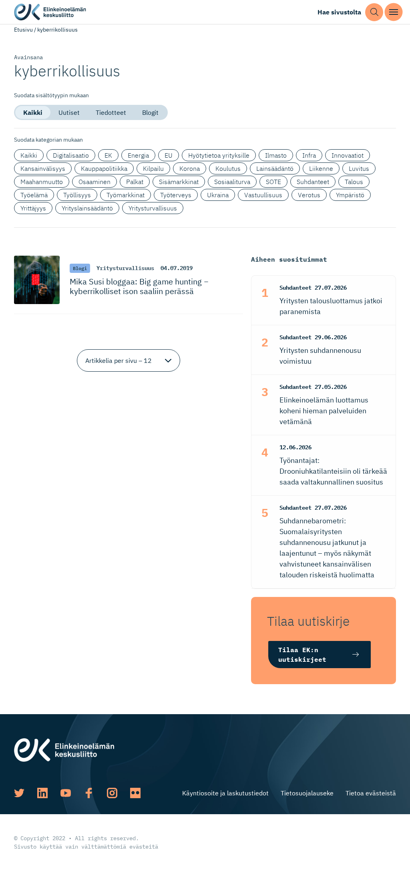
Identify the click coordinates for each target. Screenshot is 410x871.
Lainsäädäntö (274, 168)
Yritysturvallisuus (153, 208)
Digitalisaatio (71, 155)
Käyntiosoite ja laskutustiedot (225, 793)
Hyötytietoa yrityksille (218, 155)
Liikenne (321, 168)
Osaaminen (94, 182)
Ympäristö (350, 195)
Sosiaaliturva (232, 182)
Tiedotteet (111, 112)
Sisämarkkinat (179, 182)
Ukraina (218, 195)
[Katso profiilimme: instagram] (112, 793)
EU (169, 155)
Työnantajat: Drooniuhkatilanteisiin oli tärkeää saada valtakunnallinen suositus (333, 471)
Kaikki (32, 112)
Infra (309, 155)
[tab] (32, 112)
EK (108, 155)
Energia (138, 155)
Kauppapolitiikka (104, 168)
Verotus (309, 195)
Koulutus (228, 168)
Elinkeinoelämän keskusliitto (50, 12)
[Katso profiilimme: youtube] (65, 793)
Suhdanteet (313, 182)
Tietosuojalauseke (307, 793)
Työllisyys (77, 195)
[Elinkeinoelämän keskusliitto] (64, 749)
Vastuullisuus (263, 195)
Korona (189, 168)
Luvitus (359, 168)
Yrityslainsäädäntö (87, 208)
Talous (354, 182)
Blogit (150, 112)
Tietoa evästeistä (371, 793)
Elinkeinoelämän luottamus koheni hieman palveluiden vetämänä (323, 410)
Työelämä (34, 195)
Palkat (134, 182)
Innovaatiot (348, 155)
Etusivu (23, 29)
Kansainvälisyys (42, 168)
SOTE (273, 182)
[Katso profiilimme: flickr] (135, 793)
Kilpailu (153, 168)
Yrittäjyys (33, 208)
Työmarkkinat (126, 195)
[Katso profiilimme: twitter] (19, 793)
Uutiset (69, 112)
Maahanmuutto (41, 182)
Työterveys (175, 195)
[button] (374, 12)
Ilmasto (276, 155)
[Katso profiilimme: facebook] (89, 793)
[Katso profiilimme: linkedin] (42, 793)
